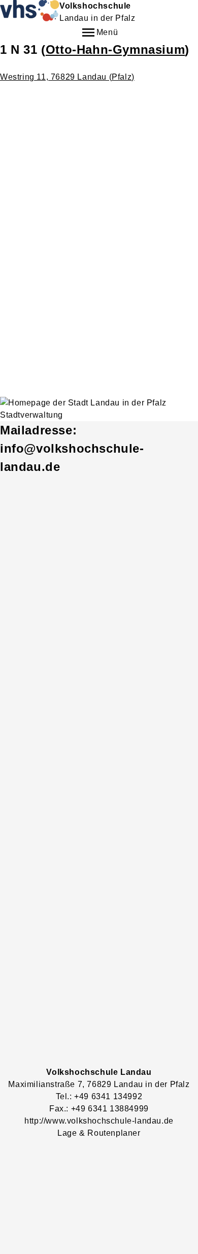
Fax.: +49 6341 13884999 (99, 1108)
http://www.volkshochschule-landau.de (99, 1120)
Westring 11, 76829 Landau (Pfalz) (67, 77)
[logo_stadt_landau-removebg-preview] (99, 409)
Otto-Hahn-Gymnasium (115, 49)
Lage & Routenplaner (98, 1133)
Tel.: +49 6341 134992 (99, 1096)
